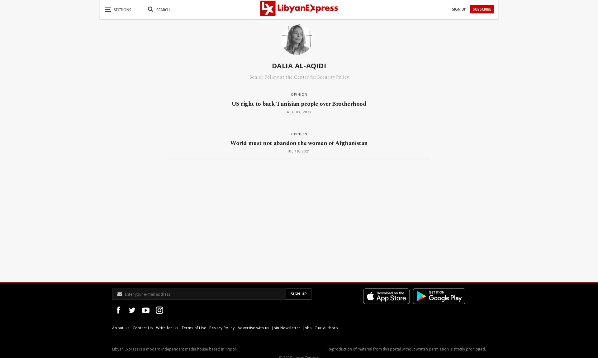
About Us (121, 328)
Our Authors (326, 328)
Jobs (307, 328)
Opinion (299, 94)
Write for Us (167, 328)
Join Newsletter (286, 328)
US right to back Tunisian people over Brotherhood (299, 104)
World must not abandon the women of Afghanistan (299, 143)
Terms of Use (194, 328)
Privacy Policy (221, 328)
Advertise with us (253, 328)
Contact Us (143, 328)
